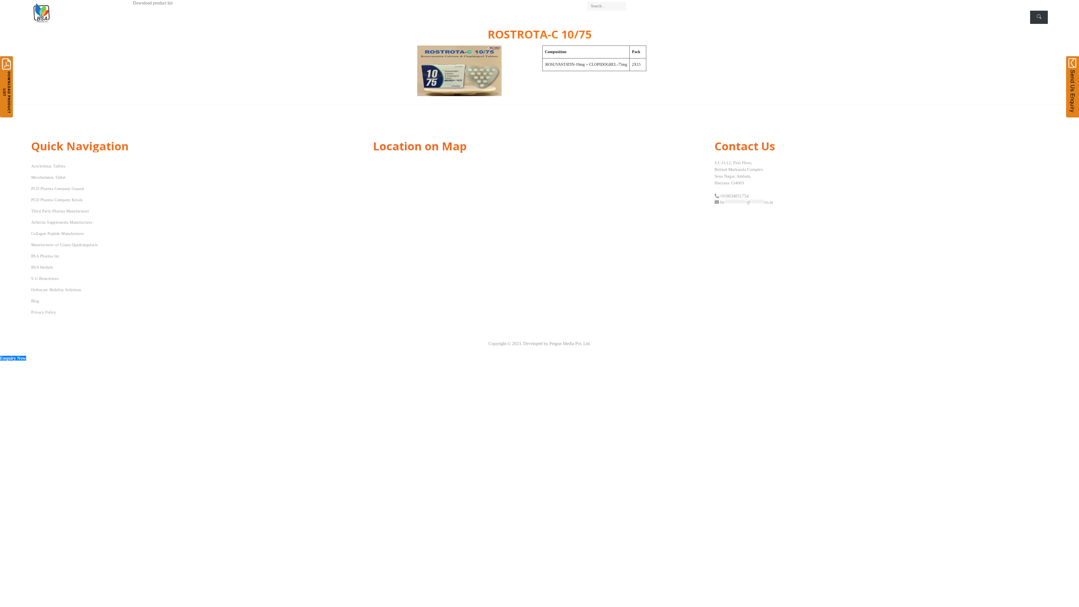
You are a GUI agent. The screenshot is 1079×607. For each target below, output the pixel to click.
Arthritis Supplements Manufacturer (61, 222)
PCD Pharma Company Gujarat (57, 189)
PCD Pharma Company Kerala (57, 200)
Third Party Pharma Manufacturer (60, 211)
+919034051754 (734, 196)
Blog (35, 301)
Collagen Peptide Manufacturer (57, 234)
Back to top (1068, 592)
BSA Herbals (42, 267)
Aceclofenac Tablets (48, 166)
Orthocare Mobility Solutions (56, 290)
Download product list (153, 3)
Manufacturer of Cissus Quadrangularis (64, 245)
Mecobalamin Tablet (48, 177)
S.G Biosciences (44, 279)
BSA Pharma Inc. (46, 256)
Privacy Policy (43, 312)
